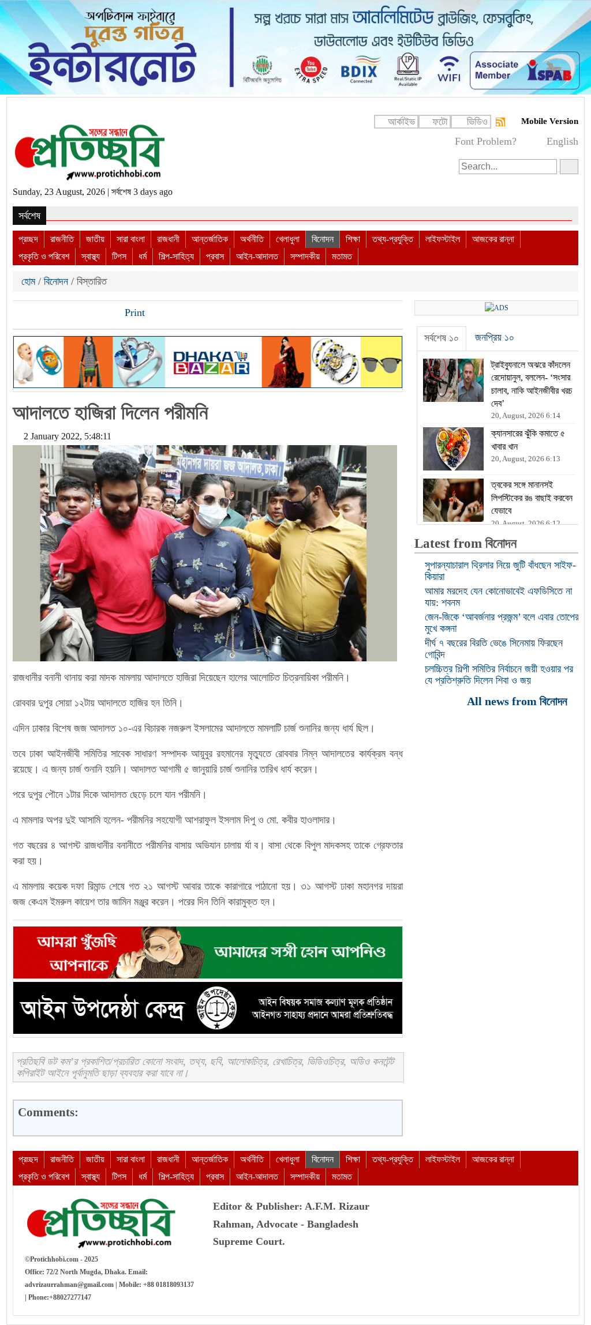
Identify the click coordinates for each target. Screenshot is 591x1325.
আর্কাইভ (401, 121)
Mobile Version (549, 121)
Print (133, 312)
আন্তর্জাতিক (210, 239)
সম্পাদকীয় (305, 256)
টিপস (119, 256)
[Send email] (101, 314)
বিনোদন (323, 239)
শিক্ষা (353, 239)
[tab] (441, 338)
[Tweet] (42, 314)
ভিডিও (477, 121)
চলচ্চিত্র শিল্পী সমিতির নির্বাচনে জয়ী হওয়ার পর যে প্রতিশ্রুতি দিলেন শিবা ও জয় (499, 674)
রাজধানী (168, 239)
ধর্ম (143, 256)
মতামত (342, 256)
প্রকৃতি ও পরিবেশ (43, 256)
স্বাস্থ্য (90, 256)
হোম (29, 281)
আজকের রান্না (493, 239)
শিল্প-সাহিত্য (176, 256)
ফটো (439, 121)
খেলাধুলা (288, 239)
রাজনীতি (62, 239)
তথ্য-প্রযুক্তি (392, 239)
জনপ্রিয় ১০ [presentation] (494, 337)
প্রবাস (215, 256)
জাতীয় (95, 239)
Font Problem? (486, 141)
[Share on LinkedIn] (81, 314)
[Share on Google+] (62, 314)
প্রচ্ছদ (28, 239)
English (562, 141)
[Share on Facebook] (22, 314)
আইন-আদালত (257, 256)
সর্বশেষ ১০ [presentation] (441, 338)
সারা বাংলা (131, 239)
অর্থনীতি (252, 239)
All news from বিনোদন (518, 701)
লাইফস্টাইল (442, 239)
